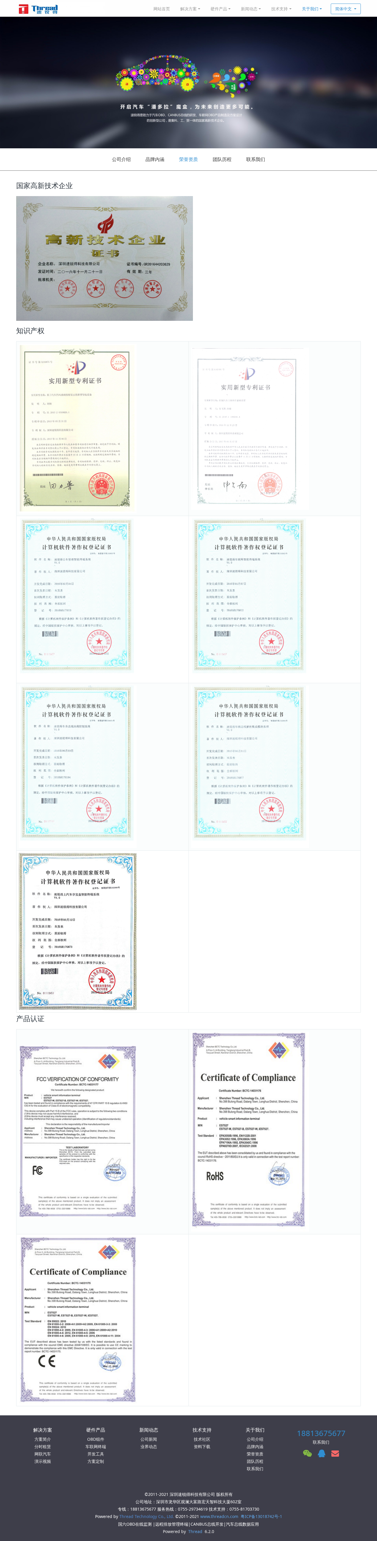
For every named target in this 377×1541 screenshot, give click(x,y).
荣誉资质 (188, 159)
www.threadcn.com (219, 1516)
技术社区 (202, 1439)
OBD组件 (95, 1439)
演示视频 (42, 1461)
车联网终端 (95, 1446)
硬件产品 (219, 9)
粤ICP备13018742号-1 (261, 1516)
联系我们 (255, 159)
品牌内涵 (154, 159)
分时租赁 (42, 1446)
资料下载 (202, 1446)
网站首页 (161, 9)
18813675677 (321, 1433)
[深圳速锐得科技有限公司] (60, 9)
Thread (195, 1531)
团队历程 (222, 159)
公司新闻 (148, 1439)
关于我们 (310, 9)
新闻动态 (249, 9)
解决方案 (188, 9)
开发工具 (95, 1454)
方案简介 (42, 1439)
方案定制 (95, 1461)
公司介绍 (121, 159)
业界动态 (148, 1446)
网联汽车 (42, 1454)
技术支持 (279, 9)
